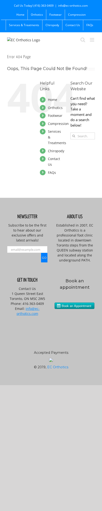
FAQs (52, 172)
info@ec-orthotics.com (73, 6)
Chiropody (56, 151)
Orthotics (55, 107)
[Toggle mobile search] (82, 39)
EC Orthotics (57, 367)
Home (52, 99)
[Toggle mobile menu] (92, 39)
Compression (58, 123)
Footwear (55, 115)
